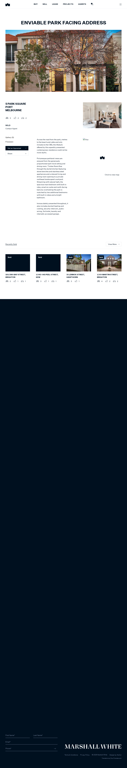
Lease (55, 4)
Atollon (119, 755)
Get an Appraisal (14, 148)
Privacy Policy (85, 755)
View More (112, 244)
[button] (102, 158)
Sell (45, 4)
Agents (82, 4)
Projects (68, 4)
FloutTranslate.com (116, 758)
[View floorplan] (117, 88)
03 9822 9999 (11, 755)
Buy (36, 4)
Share (10, 153)
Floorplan (9, 142)
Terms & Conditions (71, 755)
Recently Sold (11, 244)
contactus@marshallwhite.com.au (18, 758)
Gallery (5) (9, 137)
